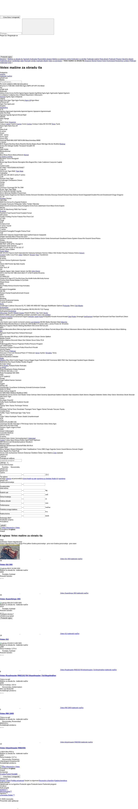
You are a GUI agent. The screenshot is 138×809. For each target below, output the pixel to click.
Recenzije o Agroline (46, 780)
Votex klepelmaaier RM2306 (13, 748)
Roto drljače (104, 59)
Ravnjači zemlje (30, 61)
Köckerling (119, 61)
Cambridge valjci (18, 61)
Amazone (88, 61)
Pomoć (8, 774)
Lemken (126, 61)
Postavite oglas (6, 618)
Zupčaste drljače (42, 61)
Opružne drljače (127, 59)
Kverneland (111, 61)
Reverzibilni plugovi (45, 59)
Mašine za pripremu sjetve (61, 59)
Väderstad (3, 62)
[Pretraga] (38, 27)
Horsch (99, 61)
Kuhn (104, 61)
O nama (3, 774)
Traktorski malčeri (93, 59)
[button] (69, 46)
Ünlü (9, 62)
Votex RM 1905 (7, 713)
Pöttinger (133, 61)
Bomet (94, 61)
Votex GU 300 (6, 564)
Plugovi (119, 59)
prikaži (3, 525)
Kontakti (14, 774)
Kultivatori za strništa (79, 59)
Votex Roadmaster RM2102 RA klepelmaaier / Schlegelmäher (28, 675)
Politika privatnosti (17, 780)
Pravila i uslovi (5, 780)
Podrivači (112, 59)
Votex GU (4, 639)
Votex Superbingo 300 (10, 599)
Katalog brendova (60, 780)
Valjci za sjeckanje (55, 61)
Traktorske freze (5, 61)
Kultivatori (33, 59)
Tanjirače (26, 59)
